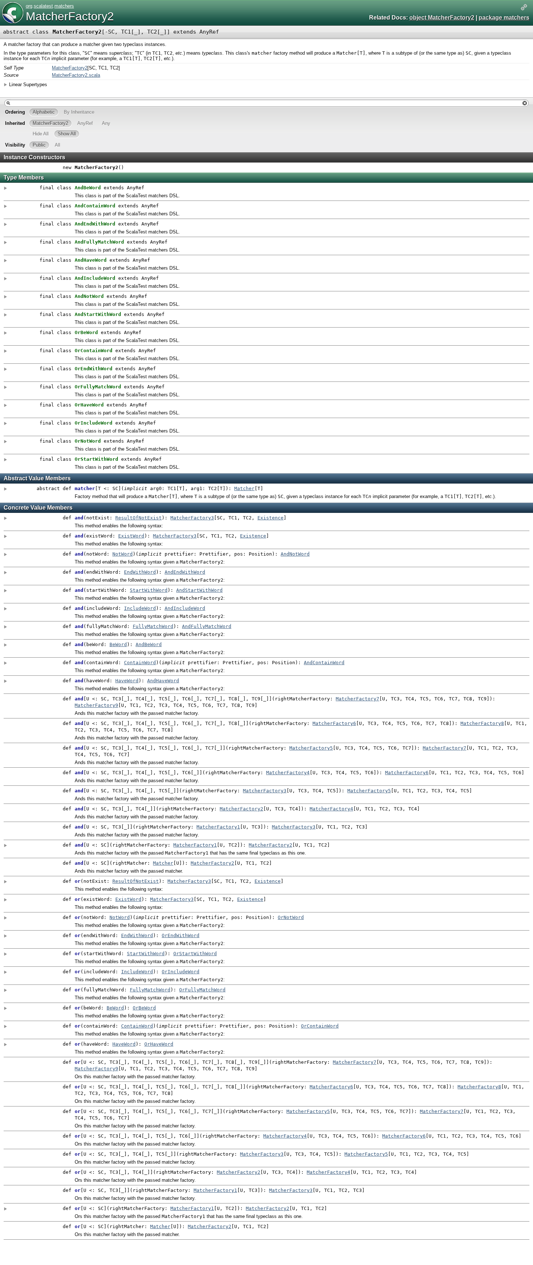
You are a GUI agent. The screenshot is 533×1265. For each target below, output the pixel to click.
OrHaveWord (158, 1044)
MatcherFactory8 (482, 723)
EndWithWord (140, 572)
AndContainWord (324, 662)
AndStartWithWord (199, 590)
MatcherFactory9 (96, 705)
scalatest (43, 6)
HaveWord (127, 680)
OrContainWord (320, 1026)
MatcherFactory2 (70, 16)
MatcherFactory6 (334, 723)
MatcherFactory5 (311, 748)
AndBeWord (149, 644)
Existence (270, 517)
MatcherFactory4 (288, 772)
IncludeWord (140, 608)
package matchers (504, 17)
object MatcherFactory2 (441, 17)
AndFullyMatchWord (206, 626)
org (29, 6)
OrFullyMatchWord (202, 989)
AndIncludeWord (185, 608)
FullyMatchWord (153, 626)
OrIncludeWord (180, 971)
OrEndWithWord (180, 935)
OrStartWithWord (195, 953)
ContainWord (140, 662)
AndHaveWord (163, 680)
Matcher (244, 488)
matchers (64, 6)
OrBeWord (144, 1008)
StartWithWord (149, 590)
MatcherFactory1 (218, 827)
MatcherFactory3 (192, 517)
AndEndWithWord (185, 572)
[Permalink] (524, 8)
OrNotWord (291, 917)
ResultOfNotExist (138, 517)
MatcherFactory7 (357, 698)
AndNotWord (295, 554)
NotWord (122, 554)
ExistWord (131, 536)
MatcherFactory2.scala (76, 75)
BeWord (118, 644)
